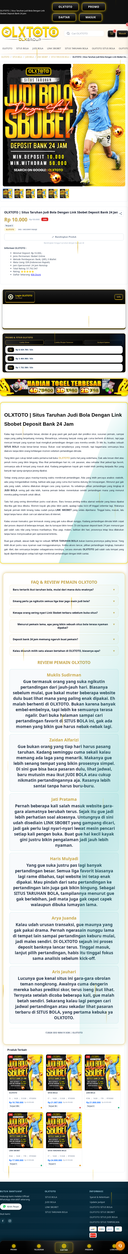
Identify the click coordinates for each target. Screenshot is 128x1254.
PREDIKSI (89, 1250)
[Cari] (68, 33)
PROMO (93, 7)
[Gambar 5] (53, 194)
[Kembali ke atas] (121, 1238)
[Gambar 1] (8, 194)
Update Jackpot (97, 1202)
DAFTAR (64, 17)
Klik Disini (36, 274)
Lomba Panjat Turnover (64, 342)
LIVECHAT (114, 1250)
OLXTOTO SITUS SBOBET (102, 1212)
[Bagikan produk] (121, 213)
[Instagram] (9, 1221)
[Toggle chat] (120, 1245)
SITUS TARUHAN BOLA (76, 48)
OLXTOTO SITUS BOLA (103, 48)
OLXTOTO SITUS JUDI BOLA (104, 1217)
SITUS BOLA (22, 48)
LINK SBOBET (54, 48)
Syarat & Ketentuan (99, 1197)
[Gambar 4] (42, 194)
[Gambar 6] (64, 194)
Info (119, 297)
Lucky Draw (24, 342)
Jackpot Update (103, 342)
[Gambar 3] (30, 194)
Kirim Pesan (13, 1206)
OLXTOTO (65, 7)
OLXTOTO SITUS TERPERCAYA (104, 1222)
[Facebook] (2, 1221)
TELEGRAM (39, 1250)
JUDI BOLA (37, 48)
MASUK (91, 17)
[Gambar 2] (19, 194)
